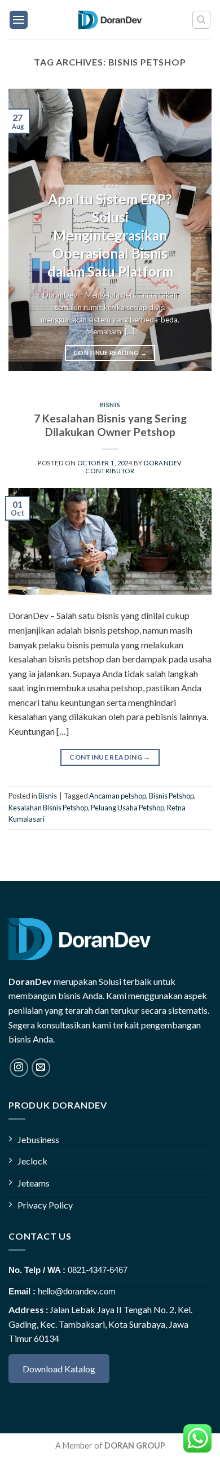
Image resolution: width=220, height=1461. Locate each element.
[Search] (201, 20)
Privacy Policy (45, 1205)
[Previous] (26, 230)
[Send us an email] (41, 1067)
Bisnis (110, 404)
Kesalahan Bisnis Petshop (48, 807)
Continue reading (110, 352)
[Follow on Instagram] (19, 1067)
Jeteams (33, 1182)
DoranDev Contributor (133, 466)
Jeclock (32, 1160)
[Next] (193, 230)
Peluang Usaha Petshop (127, 807)
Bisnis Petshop (171, 795)
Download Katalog (59, 1368)
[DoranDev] (110, 20)
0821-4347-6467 (97, 1270)
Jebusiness (38, 1139)
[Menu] (19, 20)
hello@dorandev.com (77, 1291)
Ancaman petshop (117, 795)
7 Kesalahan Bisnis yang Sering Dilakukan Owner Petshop (110, 425)
